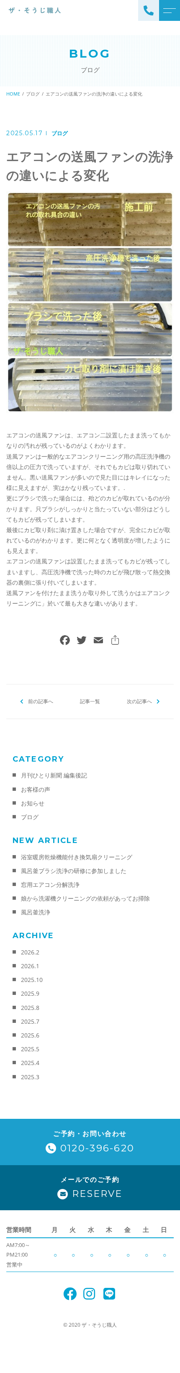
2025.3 (30, 1077)
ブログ (59, 133)
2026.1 (30, 966)
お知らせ (32, 803)
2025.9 (30, 993)
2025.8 (30, 1008)
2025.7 (30, 1021)
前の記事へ (40, 701)
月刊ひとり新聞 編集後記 (54, 775)
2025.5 (30, 1049)
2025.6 (30, 1035)
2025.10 (32, 980)
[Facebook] (65, 641)
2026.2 (30, 952)
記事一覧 (90, 701)
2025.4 (30, 1063)
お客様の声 (35, 789)
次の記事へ (139, 701)
